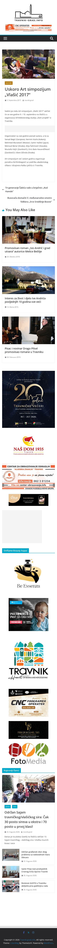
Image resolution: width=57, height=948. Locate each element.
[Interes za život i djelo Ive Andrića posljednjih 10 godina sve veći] (28, 268)
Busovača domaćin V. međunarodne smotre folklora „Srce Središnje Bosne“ (29, 199)
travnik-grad (29, 100)
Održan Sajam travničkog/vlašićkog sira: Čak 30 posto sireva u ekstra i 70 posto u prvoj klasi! (27, 819)
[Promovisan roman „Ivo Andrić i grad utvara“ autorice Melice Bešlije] (28, 218)
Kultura (9, 83)
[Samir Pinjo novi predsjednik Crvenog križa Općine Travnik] (10, 872)
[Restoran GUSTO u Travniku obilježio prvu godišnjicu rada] (10, 886)
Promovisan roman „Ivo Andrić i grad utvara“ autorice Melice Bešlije (27, 249)
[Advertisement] (31, 129)
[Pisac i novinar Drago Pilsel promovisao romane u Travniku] (28, 318)
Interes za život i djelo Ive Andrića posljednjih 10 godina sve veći (25, 300)
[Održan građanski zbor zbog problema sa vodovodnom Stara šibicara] (10, 856)
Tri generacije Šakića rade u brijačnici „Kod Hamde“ (26, 189)
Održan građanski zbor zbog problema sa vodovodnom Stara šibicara (35, 855)
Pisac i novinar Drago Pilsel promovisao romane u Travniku (24, 350)
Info (14, 807)
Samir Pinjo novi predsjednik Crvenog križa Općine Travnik (34, 870)
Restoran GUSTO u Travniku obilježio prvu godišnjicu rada (34, 884)
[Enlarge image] (51, 374)
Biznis (8, 807)
